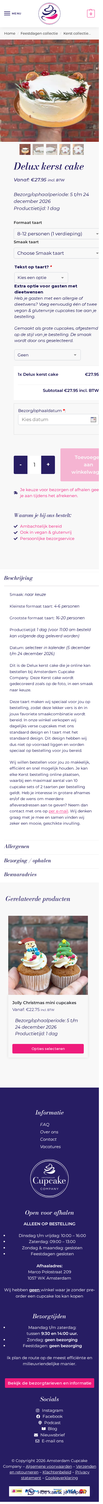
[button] (90, 13)
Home (9, 33)
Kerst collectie (75, 33)
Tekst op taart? (33, 266)
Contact (48, 1139)
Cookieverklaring (61, 1477)
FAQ (44, 1124)
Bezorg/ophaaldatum (42, 410)
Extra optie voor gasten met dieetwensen (45, 289)
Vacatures (50, 1146)
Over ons (49, 1131)
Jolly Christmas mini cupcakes (44, 1002)
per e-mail (58, 811)
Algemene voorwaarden (49, 1466)
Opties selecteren (48, 1049)
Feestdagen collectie (39, 33)
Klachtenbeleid (57, 1472)
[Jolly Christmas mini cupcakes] (48, 955)
